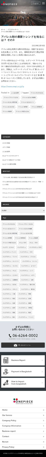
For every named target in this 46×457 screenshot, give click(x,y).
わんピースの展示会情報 (9, 164)
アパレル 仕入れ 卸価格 (29, 97)
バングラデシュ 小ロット (10, 289)
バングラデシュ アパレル (28, 256)
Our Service (7, 415)
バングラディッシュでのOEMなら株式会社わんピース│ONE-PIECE (25, 453)
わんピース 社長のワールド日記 (11, 160)
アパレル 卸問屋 (22, 107)
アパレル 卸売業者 (37, 107)
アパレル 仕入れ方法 (8, 107)
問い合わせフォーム (24, 345)
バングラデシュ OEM (35, 247)
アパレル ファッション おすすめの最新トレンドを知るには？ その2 (21, 193)
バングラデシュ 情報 (25, 294)
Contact (5, 436)
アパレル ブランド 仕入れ (11, 97)
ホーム (3, 29)
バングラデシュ (21, 247)
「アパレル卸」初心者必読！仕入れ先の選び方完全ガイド (18, 177)
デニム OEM (22, 242)
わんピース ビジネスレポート (10, 155)
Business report (9, 431)
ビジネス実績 (6, 143)
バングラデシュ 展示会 (28, 289)
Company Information (11, 426)
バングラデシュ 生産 (9, 303)
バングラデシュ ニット (26, 270)
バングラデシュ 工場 (9, 294)
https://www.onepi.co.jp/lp (12, 86)
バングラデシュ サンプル (10, 266)
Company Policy (9, 420)
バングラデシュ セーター (28, 266)
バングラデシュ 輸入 (9, 317)
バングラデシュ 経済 (9, 308)
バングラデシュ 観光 (25, 312)
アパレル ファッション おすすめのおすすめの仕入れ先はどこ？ (20, 197)
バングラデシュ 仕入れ (9, 284)
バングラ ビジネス (8, 247)
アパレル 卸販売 (7, 111)
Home (4, 410)
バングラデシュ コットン (29, 261)
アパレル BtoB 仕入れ (37, 93)
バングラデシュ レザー (28, 275)
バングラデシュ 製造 (9, 312)
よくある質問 (15, 93)
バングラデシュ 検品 (9, 298)
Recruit (5, 442)
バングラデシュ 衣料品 (25, 308)
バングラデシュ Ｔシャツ (26, 317)
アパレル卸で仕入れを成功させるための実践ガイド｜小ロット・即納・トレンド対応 (23, 183)
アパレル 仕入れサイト (27, 102)
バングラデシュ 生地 (25, 298)
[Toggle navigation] (43, 3)
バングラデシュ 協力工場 (27, 284)
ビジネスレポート (13, 29)
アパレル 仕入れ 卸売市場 (10, 102)
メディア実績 (6, 147)
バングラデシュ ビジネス (10, 275)
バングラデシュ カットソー (11, 261)
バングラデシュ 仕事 (27, 280)
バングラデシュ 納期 (25, 303)
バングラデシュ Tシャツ (9, 252)
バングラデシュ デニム (9, 270)
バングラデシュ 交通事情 (10, 280)
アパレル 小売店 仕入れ (22, 111)
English (36, 3)
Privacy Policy (8, 447)
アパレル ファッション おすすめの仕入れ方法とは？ (17, 189)
